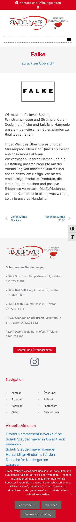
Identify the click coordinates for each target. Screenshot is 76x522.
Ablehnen (51, 505)
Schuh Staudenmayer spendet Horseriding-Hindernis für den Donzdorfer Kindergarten (31, 454)
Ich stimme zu (27, 505)
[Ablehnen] (71, 494)
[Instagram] (38, 7)
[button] (69, 39)
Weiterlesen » (13, 444)
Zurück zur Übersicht (38, 63)
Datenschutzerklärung (38, 514)
